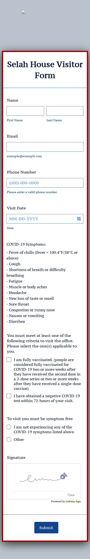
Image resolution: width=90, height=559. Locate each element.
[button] (79, 219)
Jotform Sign (73, 501)
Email (12, 136)
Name (12, 100)
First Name (15, 120)
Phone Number (21, 172)
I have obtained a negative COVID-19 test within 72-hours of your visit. (47, 398)
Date (10, 228)
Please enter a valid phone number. (32, 192)
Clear (71, 495)
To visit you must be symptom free (40, 418)
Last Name (54, 120)
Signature (16, 457)
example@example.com (24, 156)
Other (19, 439)
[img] (44, 477)
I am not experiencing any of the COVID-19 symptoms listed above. (44, 429)
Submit (46, 527)
